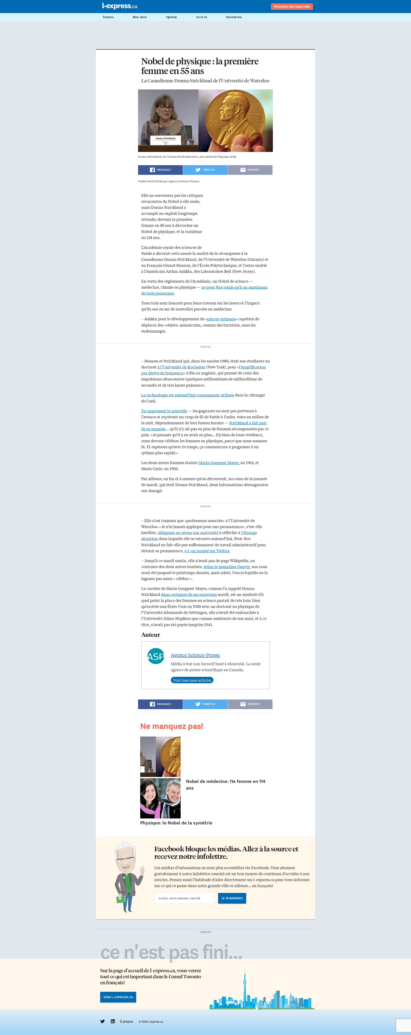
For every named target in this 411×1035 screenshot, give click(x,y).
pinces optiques (221, 318)
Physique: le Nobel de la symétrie (176, 823)
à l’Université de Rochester (181, 367)
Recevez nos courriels (292, 6)
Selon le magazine (227, 566)
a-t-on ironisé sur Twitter (207, 550)
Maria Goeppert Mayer (218, 462)
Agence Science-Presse (195, 655)
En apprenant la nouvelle (164, 410)
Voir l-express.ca (118, 997)
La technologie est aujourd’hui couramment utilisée (187, 395)
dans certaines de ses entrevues (189, 594)
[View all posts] (192, 680)
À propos (126, 1021)
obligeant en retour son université (188, 532)
